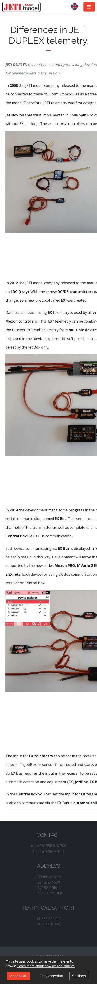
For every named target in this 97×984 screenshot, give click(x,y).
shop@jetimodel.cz (48, 851)
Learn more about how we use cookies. (46, 966)
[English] (76, 7)
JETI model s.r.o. (21, 7)
